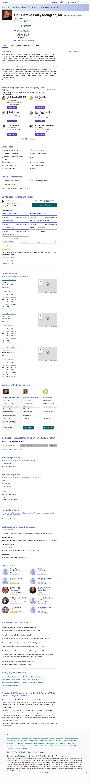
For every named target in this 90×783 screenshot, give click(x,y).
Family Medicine (6, 463)
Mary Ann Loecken (43, 569)
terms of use (37, 758)
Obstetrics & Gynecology (9, 466)
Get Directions (6, 288)
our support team (45, 723)
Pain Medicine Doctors (51, 743)
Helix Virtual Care (41, 97)
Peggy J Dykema (15, 569)
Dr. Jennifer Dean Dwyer (45, 598)
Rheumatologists (35, 745)
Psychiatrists (17, 745)
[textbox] (10, 445)
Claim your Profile (76, 16)
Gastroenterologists (33, 740)
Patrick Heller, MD (15, 607)
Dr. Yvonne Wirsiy (13, 125)
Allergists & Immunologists (13, 738)
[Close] (87, 773)
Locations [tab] (26, 45)
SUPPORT (10, 752)
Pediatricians (62, 743)
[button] (47, 284)
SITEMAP (22, 752)
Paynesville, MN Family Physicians (33, 682)
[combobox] (10, 445)
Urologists (43, 745)
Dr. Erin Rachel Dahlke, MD (18, 598)
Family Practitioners (22, 740)
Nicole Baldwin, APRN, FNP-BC (17, 97)
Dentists (52, 738)
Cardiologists (36, 738)
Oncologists (10, 743)
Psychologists (25, 745)
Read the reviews (23, 189)
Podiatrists (9, 745)
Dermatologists (59, 738)
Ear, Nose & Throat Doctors (71, 738)
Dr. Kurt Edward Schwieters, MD (15, 588)
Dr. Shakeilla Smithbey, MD (44, 125)
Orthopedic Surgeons (39, 743)
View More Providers (29, 139)
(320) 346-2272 (8, 291)
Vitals (55, 292)
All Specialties (62, 745)
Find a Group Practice (21, 748)
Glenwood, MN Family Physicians (11, 680)
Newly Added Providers (74, 745)
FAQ (16, 752)
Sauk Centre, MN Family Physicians (33, 680)
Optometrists (28, 743)
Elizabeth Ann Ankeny (44, 578)
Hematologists (44, 740)
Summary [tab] (5, 45)
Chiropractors (44, 738)
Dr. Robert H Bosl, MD (16, 578)
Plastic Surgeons (71, 743)
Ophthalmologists (19, 743)
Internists (51, 740)
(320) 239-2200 (8, 325)
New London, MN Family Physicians (33, 677)
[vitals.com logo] (6, 2)
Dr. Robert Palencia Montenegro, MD (44, 588)
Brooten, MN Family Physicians (11, 677)
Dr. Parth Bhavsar (13, 112)
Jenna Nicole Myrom (44, 607)
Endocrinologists (11, 740)
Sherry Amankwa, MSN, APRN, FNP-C (43, 112)
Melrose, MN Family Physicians (11, 682)
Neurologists (59, 740)
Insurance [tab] (35, 45)
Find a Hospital (10, 748)
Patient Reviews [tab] (15, 45)
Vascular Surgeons (53, 745)
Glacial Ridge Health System (25, 40)
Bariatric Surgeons (26, 738)
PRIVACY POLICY (32, 752)
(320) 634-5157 (8, 359)
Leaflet (46, 292)
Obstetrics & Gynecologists (70, 740)
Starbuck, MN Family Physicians (11, 685)
